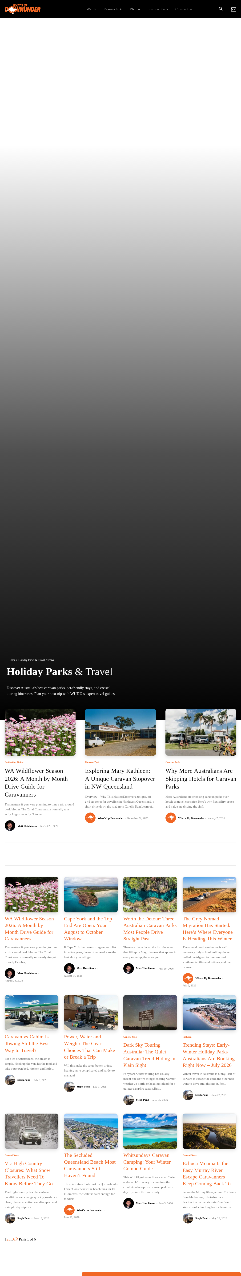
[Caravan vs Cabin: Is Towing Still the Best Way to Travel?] (31, 1012)
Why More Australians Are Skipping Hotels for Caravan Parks (200, 778)
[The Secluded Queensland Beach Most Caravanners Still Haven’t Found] (91, 1131)
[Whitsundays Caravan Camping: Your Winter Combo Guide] (150, 1131)
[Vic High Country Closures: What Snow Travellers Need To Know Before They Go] (31, 1131)
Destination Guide (14, 762)
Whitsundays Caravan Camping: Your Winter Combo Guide (147, 1161)
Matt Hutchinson (27, 825)
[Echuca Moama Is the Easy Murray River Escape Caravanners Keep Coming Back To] (209, 1131)
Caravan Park (92, 762)
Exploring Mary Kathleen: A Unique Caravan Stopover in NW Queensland (120, 778)
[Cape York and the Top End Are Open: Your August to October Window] (91, 894)
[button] (220, 9)
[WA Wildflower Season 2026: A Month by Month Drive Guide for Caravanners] (40, 732)
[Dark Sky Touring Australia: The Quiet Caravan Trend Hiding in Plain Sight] (150, 1012)
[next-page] (17, 1239)
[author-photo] (11, 825)
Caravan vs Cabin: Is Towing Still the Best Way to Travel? (27, 1043)
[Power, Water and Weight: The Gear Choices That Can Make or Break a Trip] (91, 1012)
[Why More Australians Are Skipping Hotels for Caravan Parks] (200, 732)
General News (130, 1037)
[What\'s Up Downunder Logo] (34, 9)
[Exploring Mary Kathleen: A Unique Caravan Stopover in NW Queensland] (120, 732)
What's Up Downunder (111, 818)
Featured (187, 1037)
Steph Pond (23, 1079)
